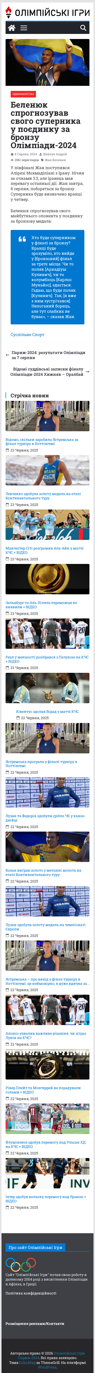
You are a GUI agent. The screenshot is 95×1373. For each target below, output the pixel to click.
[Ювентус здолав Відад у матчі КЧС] (48, 688)
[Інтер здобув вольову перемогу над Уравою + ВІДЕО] (48, 1173)
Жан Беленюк (55, 160)
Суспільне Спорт (27, 334)
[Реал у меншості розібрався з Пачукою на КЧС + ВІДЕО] (48, 633)
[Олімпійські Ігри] (21, 1259)
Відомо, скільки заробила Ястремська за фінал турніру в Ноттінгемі (42, 442)
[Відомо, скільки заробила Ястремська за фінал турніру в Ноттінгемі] (48, 416)
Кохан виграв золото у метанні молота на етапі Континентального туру (43, 872)
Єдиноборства (23, 94)
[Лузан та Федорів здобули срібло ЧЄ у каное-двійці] (48, 792)
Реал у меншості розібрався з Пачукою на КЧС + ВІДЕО (47, 659)
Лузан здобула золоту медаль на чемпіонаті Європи (46, 927)
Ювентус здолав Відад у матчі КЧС (47, 712)
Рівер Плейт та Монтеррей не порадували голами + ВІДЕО (43, 1090)
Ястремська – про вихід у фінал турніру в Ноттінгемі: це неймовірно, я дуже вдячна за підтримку (46, 981)
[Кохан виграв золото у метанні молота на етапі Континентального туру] (48, 847)
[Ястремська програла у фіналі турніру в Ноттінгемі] (48, 738)
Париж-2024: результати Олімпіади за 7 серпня (48, 355)
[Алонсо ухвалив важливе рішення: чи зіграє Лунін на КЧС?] (48, 1010)
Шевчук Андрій (55, 154)
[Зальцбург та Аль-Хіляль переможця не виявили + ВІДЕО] (48, 579)
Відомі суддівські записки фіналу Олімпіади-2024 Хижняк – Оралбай (46, 371)
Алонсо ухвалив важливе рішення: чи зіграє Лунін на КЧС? (46, 1035)
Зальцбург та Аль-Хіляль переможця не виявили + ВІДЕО (41, 605)
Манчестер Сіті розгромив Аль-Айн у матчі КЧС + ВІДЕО (45, 550)
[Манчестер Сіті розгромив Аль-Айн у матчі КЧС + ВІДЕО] (48, 524)
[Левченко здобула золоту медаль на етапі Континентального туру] (48, 470)
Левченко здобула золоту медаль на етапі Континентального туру (43, 496)
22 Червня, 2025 (35, 718)
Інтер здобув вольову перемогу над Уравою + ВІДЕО (46, 1199)
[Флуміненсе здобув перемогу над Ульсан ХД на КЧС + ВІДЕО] (48, 1119)
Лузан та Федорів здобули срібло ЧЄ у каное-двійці (45, 818)
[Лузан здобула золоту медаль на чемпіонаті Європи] (48, 901)
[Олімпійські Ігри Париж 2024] (12, 28)
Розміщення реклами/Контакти (35, 1323)
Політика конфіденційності (31, 1293)
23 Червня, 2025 (24, 450)
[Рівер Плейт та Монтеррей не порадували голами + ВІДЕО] (48, 1064)
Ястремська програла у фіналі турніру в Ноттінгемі (41, 764)
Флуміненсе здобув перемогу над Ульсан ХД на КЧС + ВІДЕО (46, 1144)
